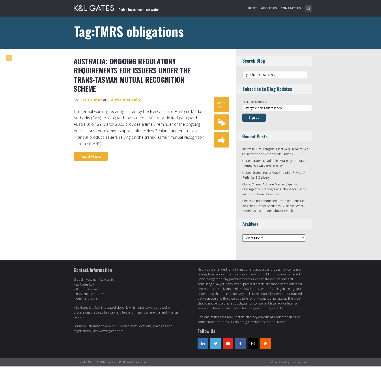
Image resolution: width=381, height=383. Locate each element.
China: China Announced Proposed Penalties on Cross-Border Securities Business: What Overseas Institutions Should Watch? (273, 206)
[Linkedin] (203, 343)
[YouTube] (228, 343)
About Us (269, 8)
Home (252, 8)
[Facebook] (240, 343)
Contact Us (291, 8)
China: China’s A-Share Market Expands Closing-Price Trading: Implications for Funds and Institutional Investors (274, 189)
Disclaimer (298, 362)
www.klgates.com (111, 331)
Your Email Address (254, 102)
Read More (90, 156)
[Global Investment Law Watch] (121, 7)
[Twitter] (215, 343)
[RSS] (265, 343)
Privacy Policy (280, 362)
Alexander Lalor (126, 100)
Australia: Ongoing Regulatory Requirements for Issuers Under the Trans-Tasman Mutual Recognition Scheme (132, 75)
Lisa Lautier (90, 100)
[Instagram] (253, 343)
